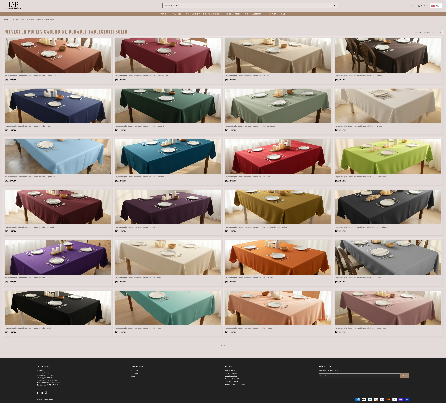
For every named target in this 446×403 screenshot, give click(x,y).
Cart (423, 6)
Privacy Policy (230, 370)
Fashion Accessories (254, 14)
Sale (283, 14)
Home (5, 19)
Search (133, 376)
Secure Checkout (231, 382)
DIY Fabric (273, 14)
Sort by (418, 32)
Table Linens (192, 14)
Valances (177, 14)
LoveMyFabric (48, 399)
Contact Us (135, 373)
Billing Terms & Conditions (235, 384)
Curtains (163, 14)
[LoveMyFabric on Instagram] (46, 393)
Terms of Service (231, 373)
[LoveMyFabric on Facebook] (38, 393)
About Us (134, 370)
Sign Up (405, 376)
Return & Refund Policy (234, 379)
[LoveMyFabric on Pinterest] (42, 393)
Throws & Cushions (212, 14)
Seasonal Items (233, 14)
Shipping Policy (231, 376)
